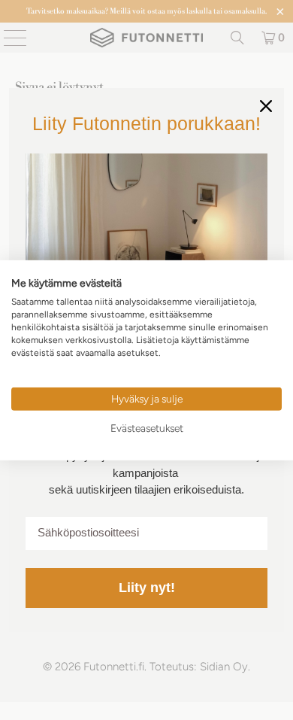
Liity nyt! (147, 587)
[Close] (266, 106)
